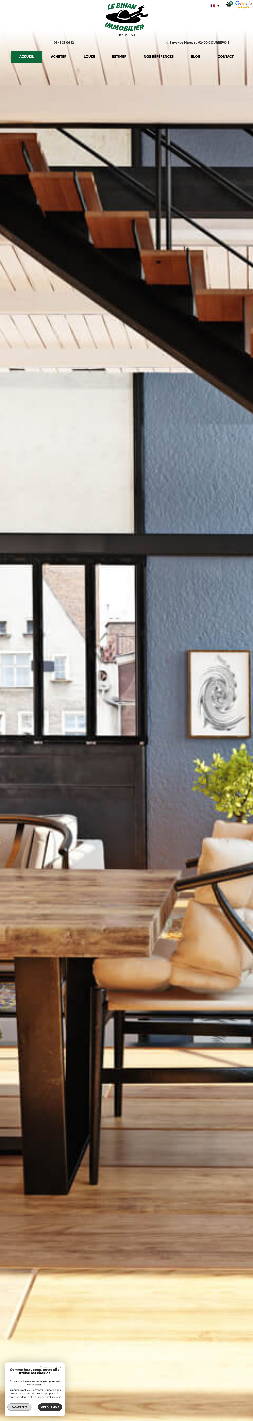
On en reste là (48, 1367)
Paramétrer (19, 1407)
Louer (89, 57)
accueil (26, 57)
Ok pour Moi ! (50, 1407)
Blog (195, 57)
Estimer (119, 57)
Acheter (58, 57)
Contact (226, 57)
